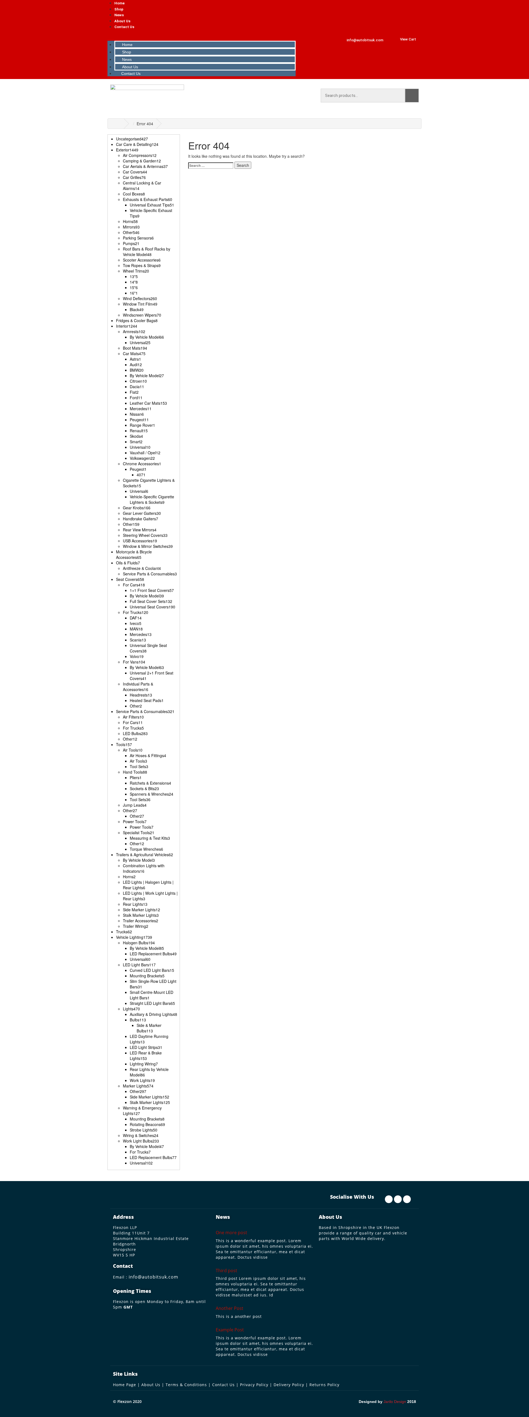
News (119, 15)
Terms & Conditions (186, 1384)
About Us (122, 21)
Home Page (124, 1384)
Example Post (230, 1330)
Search (412, 95)
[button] (202, 35)
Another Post (229, 1308)
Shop (118, 9)
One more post (231, 1233)
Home (119, 3)
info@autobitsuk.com (153, 1277)
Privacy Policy (254, 1384)
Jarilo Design (395, 1401)
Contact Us (124, 27)
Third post (226, 1271)
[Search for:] (210, 165)
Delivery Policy (289, 1384)
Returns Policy (324, 1384)
